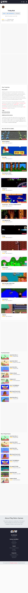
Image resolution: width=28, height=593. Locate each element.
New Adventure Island (6, 173)
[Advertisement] (14, 39)
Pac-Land (4, 157)
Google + (14, 549)
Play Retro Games (13, 563)
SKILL (8, 112)
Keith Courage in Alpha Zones (8, 283)
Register (24, 2)
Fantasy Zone (5, 267)
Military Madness (5, 141)
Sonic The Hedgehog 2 (14, 385)
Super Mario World (13, 361)
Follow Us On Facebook (14, 547)
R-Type (3, 236)
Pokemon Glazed (13, 373)
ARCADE (4, 112)
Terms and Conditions (14, 554)
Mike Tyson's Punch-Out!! (15, 391)
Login (22, 2)
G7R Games (14, 536)
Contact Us (14, 543)
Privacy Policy (14, 542)
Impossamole (5, 299)
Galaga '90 (4, 188)
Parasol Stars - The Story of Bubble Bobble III (11, 204)
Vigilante (4, 314)
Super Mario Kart (13, 472)
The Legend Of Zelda (14, 466)
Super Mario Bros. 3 (14, 436)
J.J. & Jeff (4, 251)
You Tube (14, 550)
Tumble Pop (15, 104)
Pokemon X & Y (13, 379)
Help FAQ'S (14, 557)
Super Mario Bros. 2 (14, 397)
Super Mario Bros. (13, 367)
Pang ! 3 (18, 103)
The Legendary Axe (6, 220)
